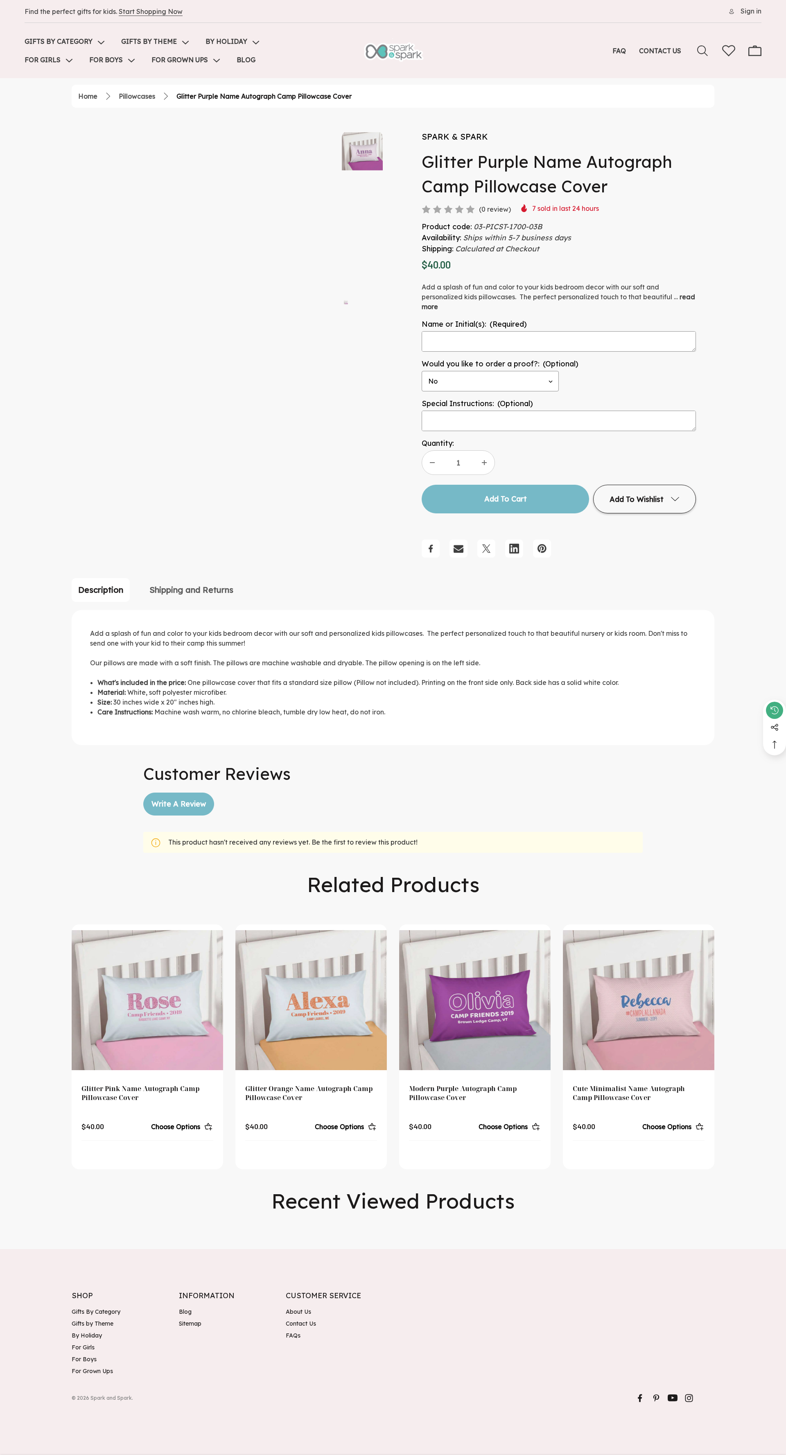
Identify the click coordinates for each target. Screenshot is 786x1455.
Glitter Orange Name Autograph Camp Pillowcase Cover (309, 1093)
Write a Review (178, 804)
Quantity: (438, 443)
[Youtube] (673, 1398)
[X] (486, 549)
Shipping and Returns (191, 590)
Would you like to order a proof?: (500, 363)
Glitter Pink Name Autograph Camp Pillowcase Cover (140, 1093)
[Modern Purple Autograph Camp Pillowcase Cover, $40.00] (475, 1000)
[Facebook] (431, 549)
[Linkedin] (514, 549)
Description (100, 590)
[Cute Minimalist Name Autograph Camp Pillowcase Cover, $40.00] (638, 1000)
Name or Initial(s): (474, 324)
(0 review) (495, 209)
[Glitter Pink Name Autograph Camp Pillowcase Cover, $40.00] (147, 1000)
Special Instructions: (477, 403)
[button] (346, 302)
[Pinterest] (542, 549)
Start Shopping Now (151, 11)
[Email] (458, 549)
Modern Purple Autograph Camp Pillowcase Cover (463, 1093)
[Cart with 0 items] (754, 50)
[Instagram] (689, 1398)
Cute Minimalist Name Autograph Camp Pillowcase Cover (629, 1093)
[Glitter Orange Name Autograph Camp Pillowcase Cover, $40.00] (311, 1000)
